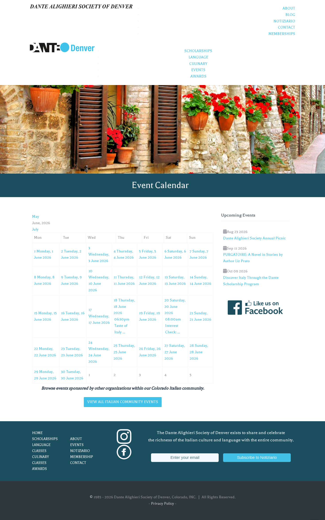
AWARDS (39, 469)
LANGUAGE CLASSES (41, 448)
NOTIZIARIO (80, 451)
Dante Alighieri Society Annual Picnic (254, 238)
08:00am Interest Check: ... (173, 325)
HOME (37, 433)
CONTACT (78, 463)
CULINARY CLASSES (40, 460)
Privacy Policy (162, 503)
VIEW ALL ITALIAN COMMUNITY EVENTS (122, 402)
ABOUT (76, 439)
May (35, 216)
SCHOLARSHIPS (45, 439)
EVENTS (77, 445)
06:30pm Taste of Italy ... (121, 325)
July (35, 229)
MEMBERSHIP (81, 457)
